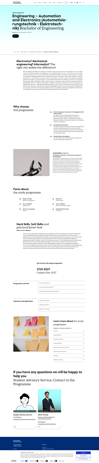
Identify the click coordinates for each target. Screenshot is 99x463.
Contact (15, 448)
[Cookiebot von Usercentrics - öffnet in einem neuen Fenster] (13, 461)
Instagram (44, 447)
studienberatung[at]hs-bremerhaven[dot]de (24, 419)
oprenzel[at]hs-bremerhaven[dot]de (47, 424)
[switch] (36, 461)
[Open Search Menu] (80, 2)
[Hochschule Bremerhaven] (17, 441)
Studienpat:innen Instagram (48, 448)
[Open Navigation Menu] (83, 2)
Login (66, 2)
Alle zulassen (83, 452)
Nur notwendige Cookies (83, 458)
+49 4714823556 (17, 417)
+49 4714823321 (41, 421)
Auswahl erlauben (83, 455)
